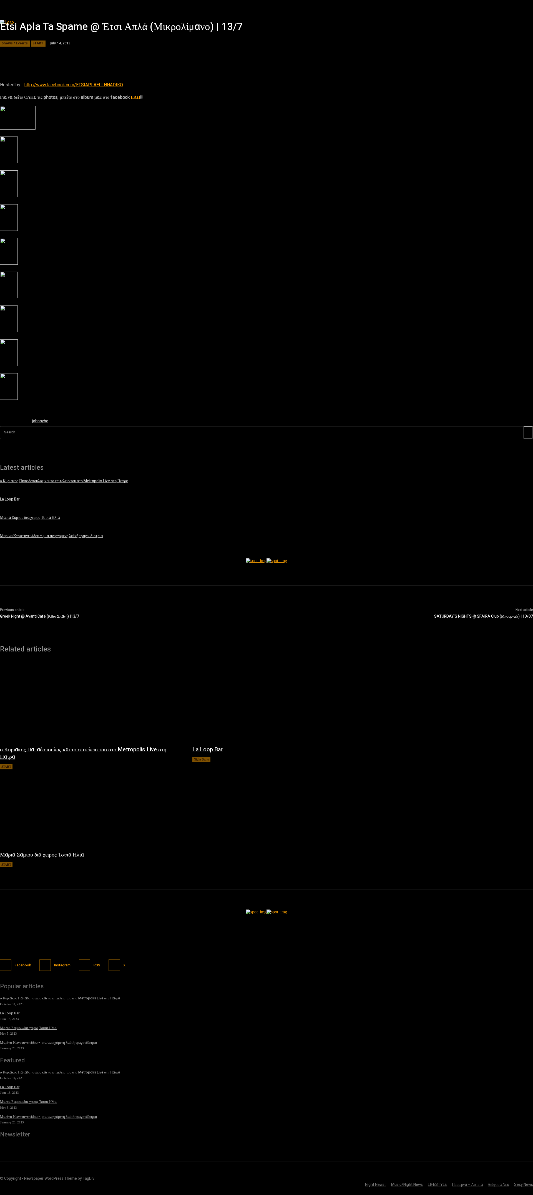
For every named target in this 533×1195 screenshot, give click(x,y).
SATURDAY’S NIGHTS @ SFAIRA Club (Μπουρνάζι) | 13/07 (483, 616)
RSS (97, 965)
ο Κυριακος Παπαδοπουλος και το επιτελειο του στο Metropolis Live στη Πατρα (64, 481)
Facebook (23, 965)
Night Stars (201, 759)
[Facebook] (5, 965)
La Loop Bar (10, 499)
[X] (114, 965)
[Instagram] (45, 965)
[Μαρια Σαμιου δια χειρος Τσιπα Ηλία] (90, 807)
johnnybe (40, 421)
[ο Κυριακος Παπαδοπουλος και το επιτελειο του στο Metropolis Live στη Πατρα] (90, 702)
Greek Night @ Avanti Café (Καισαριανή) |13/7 (39, 616)
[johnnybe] (13, 422)
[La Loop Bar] (283, 702)
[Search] (528, 432)
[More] (159, 54)
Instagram (62, 965)
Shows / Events (15, 43)
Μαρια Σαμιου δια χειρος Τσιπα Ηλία (30, 518)
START (37, 43)
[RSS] (84, 965)
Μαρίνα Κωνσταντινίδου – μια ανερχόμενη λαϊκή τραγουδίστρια (51, 536)
